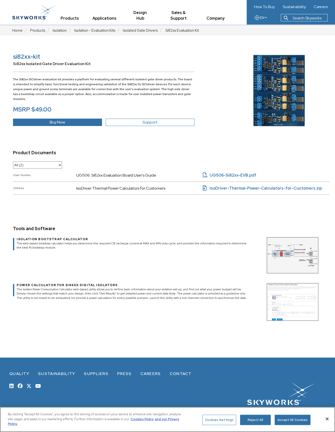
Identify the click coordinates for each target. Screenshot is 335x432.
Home (17, 30)
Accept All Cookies (292, 420)
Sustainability (294, 7)
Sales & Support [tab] (178, 15)
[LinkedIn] (11, 385)
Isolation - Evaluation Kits (94, 30)
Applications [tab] (104, 18)
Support (150, 122)
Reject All (255, 420)
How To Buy (264, 7)
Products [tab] (70, 18)
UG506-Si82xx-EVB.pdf (229, 175)
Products (37, 30)
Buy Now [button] (57, 122)
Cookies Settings (219, 420)
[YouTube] (38, 385)
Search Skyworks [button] (307, 18)
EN (262, 17)
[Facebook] (20, 385)
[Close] (327, 419)
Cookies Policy (142, 419)
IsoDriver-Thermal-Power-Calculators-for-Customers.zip (262, 188)
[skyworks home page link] (34, 12)
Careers (321, 7)
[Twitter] (28, 385)
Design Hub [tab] (140, 15)
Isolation (60, 30)
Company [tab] (215, 18)
